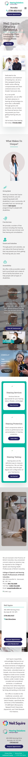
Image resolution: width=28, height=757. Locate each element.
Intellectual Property (7, 755)
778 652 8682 (17, 123)
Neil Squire (12, 206)
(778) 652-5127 (15, 10)
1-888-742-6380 (14, 586)
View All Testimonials (14, 328)
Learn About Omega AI (7, 371)
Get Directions (11, 619)
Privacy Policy (8, 753)
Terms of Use (18, 753)
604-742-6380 (12, 584)
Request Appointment (14, 14)
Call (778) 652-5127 (13, 644)
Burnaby (14, 7)
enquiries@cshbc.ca (14, 588)
